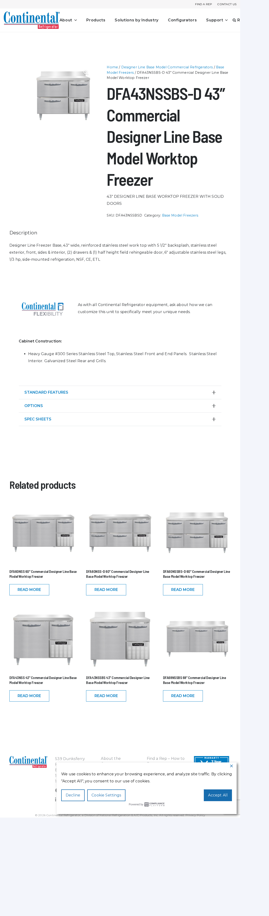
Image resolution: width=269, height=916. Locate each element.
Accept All (218, 795)
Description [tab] (23, 233)
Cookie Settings (106, 795)
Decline (73, 795)
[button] (74, 20)
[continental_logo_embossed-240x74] (32, 20)
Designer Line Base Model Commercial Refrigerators (167, 67)
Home (112, 67)
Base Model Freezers (180, 215)
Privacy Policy (195, 815)
